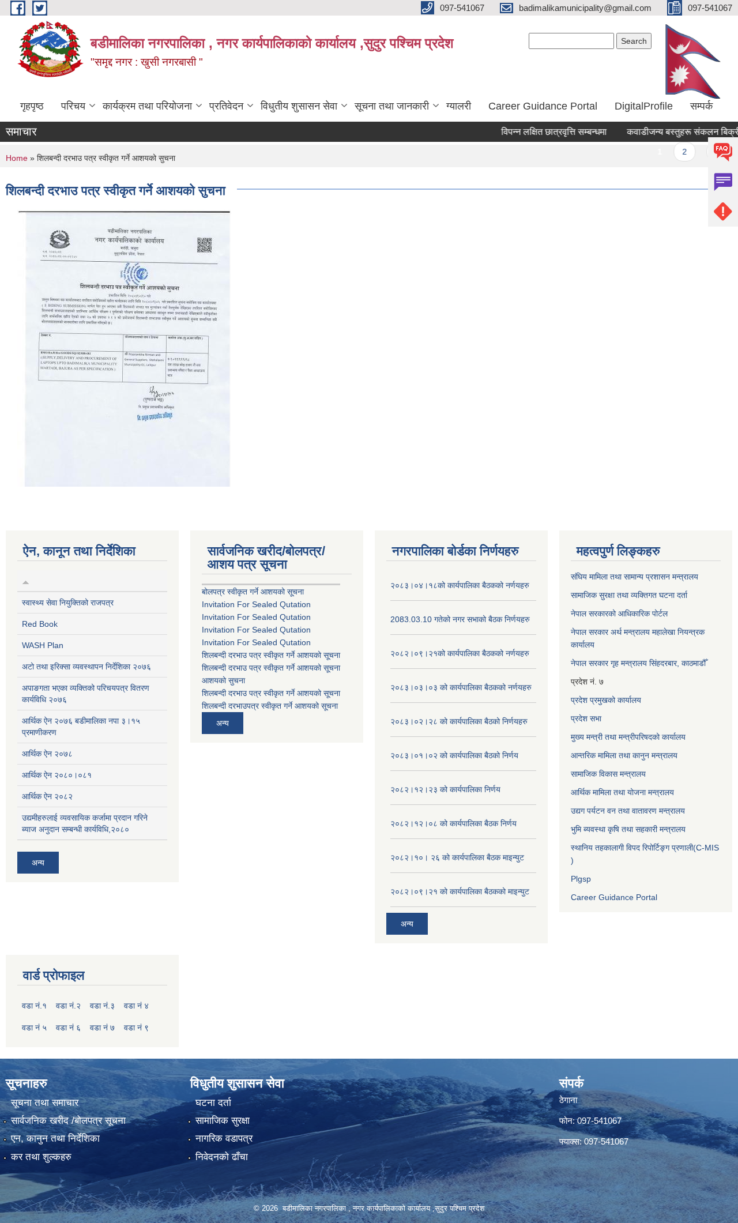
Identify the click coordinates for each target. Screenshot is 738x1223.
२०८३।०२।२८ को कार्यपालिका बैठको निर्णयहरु (459, 721)
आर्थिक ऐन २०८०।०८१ (57, 775)
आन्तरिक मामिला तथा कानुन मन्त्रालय (624, 755)
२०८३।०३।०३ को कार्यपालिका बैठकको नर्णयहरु (461, 687)
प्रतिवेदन (226, 106)
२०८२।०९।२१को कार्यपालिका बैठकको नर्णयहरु (459, 653)
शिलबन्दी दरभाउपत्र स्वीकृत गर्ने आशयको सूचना (270, 705)
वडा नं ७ (102, 1027)
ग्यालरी (458, 106)
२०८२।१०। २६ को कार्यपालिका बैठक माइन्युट (457, 857)
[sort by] (25, 580)
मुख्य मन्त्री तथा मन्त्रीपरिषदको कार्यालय (628, 737)
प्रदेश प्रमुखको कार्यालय (606, 700)
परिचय (73, 106)
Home (17, 158)
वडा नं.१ (34, 1005)
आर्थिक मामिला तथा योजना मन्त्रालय (622, 792)
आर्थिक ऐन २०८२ (47, 796)
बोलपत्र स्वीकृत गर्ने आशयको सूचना (253, 591)
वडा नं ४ (136, 1005)
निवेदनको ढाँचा (221, 1156)
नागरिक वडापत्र (224, 1138)
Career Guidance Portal (542, 106)
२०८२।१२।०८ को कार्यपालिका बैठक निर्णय (453, 823)
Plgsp (581, 878)
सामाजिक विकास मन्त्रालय (608, 773)
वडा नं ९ (136, 1027)
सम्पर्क (701, 106)
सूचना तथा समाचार (44, 1102)
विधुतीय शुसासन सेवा (299, 106)
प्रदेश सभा (586, 718)
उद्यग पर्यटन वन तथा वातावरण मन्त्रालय (628, 810)
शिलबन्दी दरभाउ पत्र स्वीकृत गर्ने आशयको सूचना (271, 655)
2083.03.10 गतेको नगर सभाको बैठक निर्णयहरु (460, 619)
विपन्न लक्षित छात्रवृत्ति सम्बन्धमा (536, 132)
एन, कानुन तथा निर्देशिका (55, 1138)
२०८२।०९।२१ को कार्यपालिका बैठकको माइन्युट (459, 891)
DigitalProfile (644, 106)
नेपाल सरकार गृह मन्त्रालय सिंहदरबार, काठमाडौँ (638, 663)
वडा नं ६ (68, 1027)
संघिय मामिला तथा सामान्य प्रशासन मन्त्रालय (634, 576)
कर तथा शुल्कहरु (41, 1156)
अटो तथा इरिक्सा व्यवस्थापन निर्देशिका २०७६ (86, 666)
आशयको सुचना (223, 680)
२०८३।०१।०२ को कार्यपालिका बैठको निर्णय (454, 755)
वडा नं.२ (68, 1005)
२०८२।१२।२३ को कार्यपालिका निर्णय (445, 789)
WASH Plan (42, 645)
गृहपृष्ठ (32, 106)
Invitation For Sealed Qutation (256, 604)
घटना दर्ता (213, 1102)
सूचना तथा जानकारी (392, 106)
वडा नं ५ (34, 1027)
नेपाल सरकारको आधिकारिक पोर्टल (619, 613)
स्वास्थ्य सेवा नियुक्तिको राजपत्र (68, 602)
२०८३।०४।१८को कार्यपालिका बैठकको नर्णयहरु (459, 585)
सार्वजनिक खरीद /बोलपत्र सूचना (68, 1120)
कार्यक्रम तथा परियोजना (147, 106)
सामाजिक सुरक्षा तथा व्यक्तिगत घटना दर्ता (629, 595)
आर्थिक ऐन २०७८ (47, 753)
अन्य (38, 862)
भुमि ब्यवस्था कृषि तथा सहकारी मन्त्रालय (628, 829)
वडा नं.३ (102, 1005)
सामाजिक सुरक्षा (222, 1120)
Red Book (40, 624)
